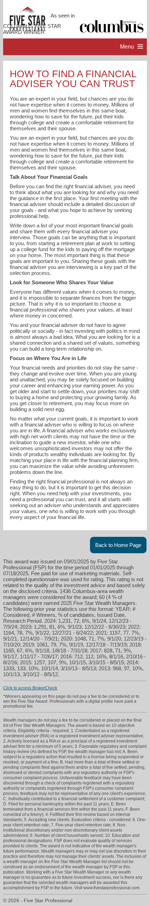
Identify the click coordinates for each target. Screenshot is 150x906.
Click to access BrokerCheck (30, 688)
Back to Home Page (118, 545)
